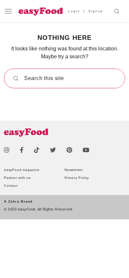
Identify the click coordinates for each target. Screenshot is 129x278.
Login (74, 11)
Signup (95, 11)
